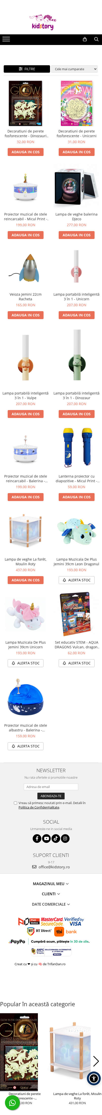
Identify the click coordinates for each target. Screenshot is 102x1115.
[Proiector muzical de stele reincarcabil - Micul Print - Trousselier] (25, 186)
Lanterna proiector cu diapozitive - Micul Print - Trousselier (76, 478)
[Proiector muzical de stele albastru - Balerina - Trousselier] (25, 698)
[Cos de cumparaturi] (84, 39)
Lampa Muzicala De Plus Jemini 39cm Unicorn (25, 644)
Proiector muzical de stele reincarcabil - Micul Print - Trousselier (25, 216)
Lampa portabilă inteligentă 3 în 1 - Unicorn (76, 296)
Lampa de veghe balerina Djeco (76, 216)
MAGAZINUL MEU (49, 883)
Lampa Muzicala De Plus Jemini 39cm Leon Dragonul (76, 561)
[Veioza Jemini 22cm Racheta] (25, 268)
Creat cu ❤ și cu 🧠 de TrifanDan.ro (40, 964)
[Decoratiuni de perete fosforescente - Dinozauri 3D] (25, 103)
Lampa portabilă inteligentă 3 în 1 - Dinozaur (76, 395)
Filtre (29, 68)
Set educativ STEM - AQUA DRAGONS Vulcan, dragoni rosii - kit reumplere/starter (76, 644)
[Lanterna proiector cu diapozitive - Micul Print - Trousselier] (76, 448)
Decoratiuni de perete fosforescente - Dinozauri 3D (26, 133)
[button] (5, 1061)
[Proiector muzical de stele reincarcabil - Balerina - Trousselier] (25, 448)
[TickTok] (55, 838)
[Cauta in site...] (96, 39)
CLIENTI (49, 893)
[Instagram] (65, 838)
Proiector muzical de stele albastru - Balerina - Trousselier (25, 727)
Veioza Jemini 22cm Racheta (26, 296)
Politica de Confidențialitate (39, 807)
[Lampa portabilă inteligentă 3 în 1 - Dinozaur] (76, 358)
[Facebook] (37, 838)
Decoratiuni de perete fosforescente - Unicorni (77, 133)
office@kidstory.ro (54, 866)
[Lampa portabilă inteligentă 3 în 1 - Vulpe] (25, 357)
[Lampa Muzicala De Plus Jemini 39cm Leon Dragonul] (76, 531)
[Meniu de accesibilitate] (94, 1078)
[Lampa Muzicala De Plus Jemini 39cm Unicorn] (25, 614)
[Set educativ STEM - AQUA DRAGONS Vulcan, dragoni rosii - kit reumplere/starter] (76, 614)
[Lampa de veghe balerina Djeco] (76, 186)
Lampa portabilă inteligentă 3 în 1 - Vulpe (25, 395)
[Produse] (6, 40)
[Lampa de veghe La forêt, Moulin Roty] (25, 531)
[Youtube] (46, 838)
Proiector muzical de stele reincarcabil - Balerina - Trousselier (25, 478)
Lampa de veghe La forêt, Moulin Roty (26, 561)
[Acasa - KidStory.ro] (51, 22)
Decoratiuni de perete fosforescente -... (25, 1096)
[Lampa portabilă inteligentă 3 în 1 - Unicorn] (76, 267)
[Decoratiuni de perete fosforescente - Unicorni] (76, 103)
